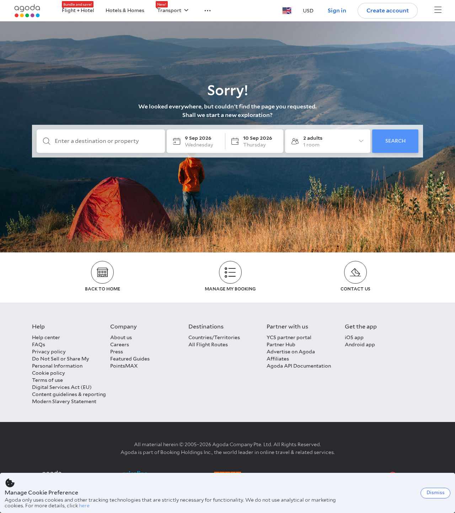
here (84, 505)
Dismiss (436, 492)
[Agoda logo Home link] (27, 10)
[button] (203, 10)
